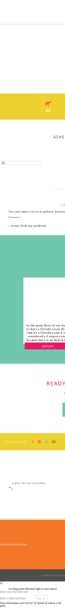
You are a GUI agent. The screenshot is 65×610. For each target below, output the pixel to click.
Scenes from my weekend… (29, 225)
